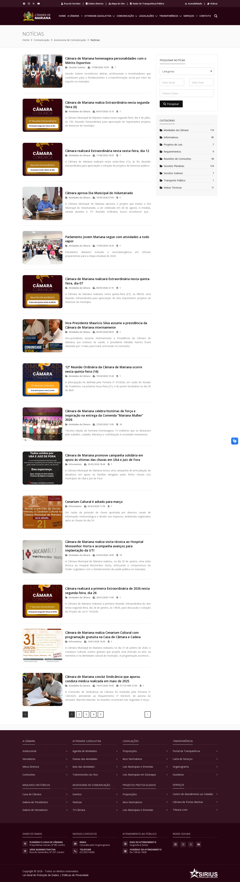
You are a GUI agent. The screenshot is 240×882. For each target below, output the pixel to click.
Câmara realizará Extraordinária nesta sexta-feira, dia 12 (107, 151)
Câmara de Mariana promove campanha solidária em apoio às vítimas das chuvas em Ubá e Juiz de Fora (104, 457)
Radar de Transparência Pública (148, 3)
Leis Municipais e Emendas (138, 766)
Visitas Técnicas (173, 187)
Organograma (181, 766)
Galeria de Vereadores (35, 810)
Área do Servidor (72, 3)
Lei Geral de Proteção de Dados (40, 875)
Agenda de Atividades (85, 751)
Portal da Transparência (186, 751)
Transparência (168, 15)
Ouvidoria (178, 774)
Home (62, 15)
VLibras (214, 3)
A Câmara (73, 15)
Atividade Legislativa (98, 15)
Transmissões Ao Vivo (85, 774)
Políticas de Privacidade (75, 875)
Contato (205, 15)
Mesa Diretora (30, 766)
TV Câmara (79, 810)
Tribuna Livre (180, 809)
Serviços (188, 15)
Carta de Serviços (183, 759)
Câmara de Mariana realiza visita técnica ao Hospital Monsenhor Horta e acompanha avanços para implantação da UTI (104, 546)
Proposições (130, 751)
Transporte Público (174, 180)
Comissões (28, 774)
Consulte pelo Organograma (95, 845)
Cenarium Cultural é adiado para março (94, 502)
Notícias (77, 802)
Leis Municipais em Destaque (139, 774)
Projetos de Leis (173, 144)
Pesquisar (173, 104)
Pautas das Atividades (85, 759)
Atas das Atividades (84, 766)
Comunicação (125, 15)
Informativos (171, 137)
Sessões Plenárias (174, 166)
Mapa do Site (118, 3)
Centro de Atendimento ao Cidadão (193, 794)
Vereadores (28, 759)
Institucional (29, 751)
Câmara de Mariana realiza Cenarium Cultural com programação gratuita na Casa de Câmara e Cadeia (103, 634)
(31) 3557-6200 (87, 852)
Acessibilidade (195, 3)
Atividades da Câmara (176, 130)
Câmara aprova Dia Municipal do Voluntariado (99, 193)
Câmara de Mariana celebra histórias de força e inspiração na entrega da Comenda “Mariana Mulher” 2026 (104, 415)
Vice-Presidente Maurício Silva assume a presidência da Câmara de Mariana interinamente (106, 325)
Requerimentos (172, 151)
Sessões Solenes (173, 173)
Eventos (77, 794)
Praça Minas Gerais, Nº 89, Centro (47, 845)
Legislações (146, 15)
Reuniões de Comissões (177, 158)
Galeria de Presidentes (35, 802)
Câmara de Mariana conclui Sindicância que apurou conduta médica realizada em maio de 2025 (102, 679)
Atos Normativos (132, 759)
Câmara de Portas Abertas (188, 802)
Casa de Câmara (31, 794)
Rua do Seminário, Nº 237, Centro (47, 852)
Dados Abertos (95, 3)
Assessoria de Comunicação (70, 40)
